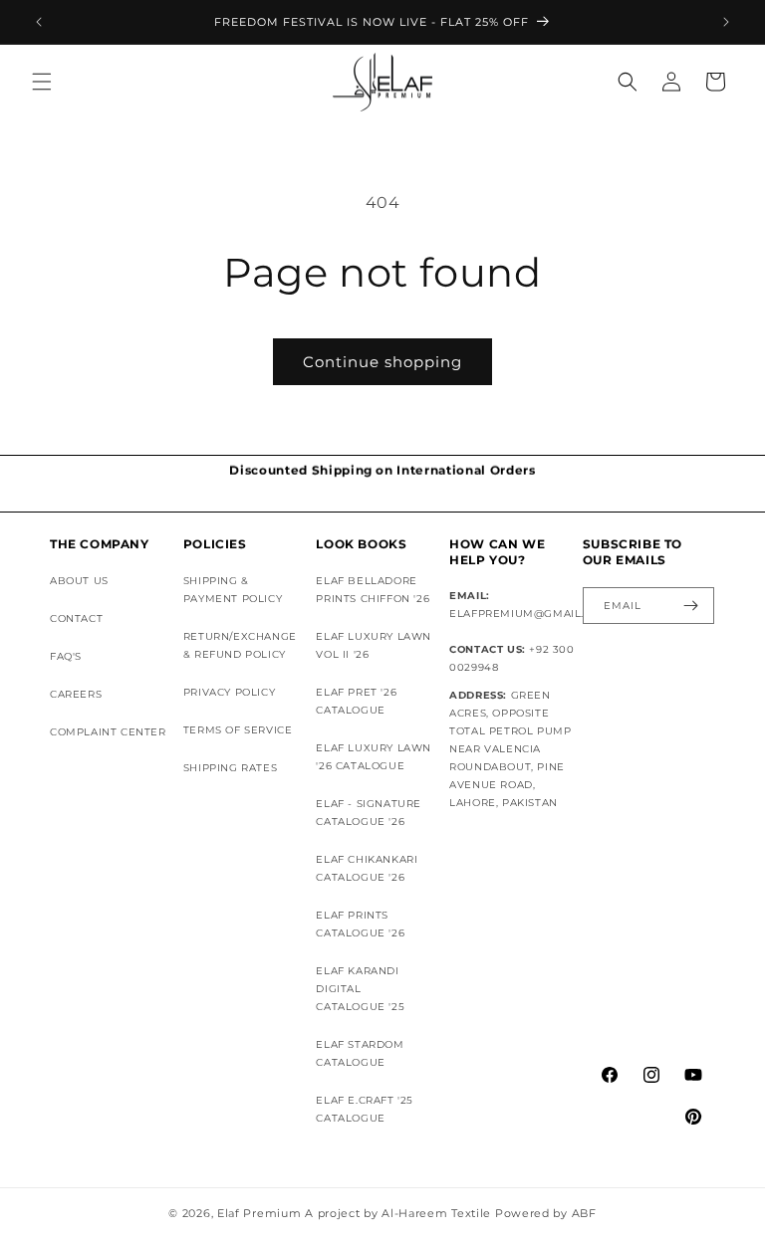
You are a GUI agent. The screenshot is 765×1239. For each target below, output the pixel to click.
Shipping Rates (230, 767)
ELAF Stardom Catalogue (359, 1053)
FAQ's (66, 656)
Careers (76, 694)
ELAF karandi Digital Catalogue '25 (360, 988)
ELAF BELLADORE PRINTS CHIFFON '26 (372, 589)
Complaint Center (108, 731)
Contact (76, 618)
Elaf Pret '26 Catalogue (356, 701)
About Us (79, 580)
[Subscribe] (691, 605)
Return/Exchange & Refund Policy (240, 645)
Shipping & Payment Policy (232, 589)
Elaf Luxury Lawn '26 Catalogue (373, 756)
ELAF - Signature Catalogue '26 (368, 812)
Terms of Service (238, 729)
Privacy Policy (229, 692)
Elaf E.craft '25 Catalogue (364, 1109)
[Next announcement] (726, 22)
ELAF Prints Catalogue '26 (360, 924)
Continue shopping (382, 361)
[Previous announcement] (39, 22)
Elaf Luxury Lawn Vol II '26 (373, 645)
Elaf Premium (259, 1213)
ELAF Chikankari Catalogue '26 (366, 868)
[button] (42, 81)
